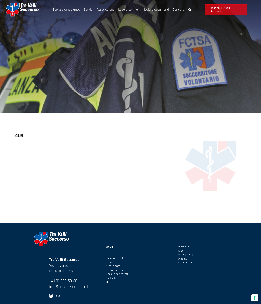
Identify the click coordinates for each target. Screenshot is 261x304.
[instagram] (51, 296)
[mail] (58, 296)
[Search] (189, 10)
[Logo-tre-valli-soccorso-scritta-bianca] (22, 4)
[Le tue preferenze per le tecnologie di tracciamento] (254, 297)
